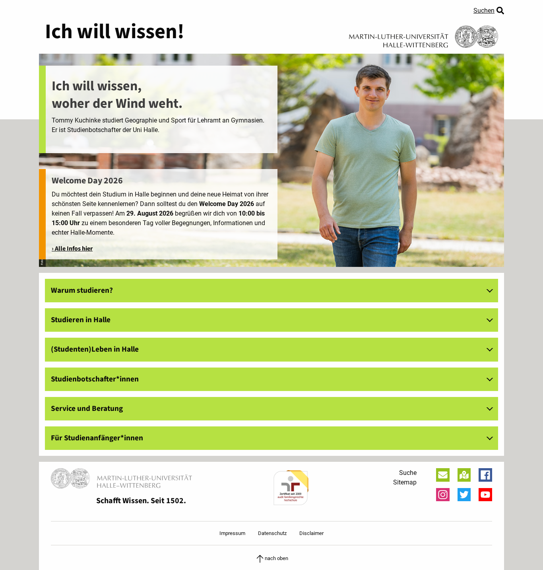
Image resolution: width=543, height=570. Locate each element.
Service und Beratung (87, 408)
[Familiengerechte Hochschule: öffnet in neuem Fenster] (290, 488)
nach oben (276, 558)
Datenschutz (272, 533)
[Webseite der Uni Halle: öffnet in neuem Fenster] (423, 33)
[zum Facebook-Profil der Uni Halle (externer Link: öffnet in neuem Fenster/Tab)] (485, 475)
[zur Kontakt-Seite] (443, 475)
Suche (408, 473)
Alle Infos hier (74, 248)
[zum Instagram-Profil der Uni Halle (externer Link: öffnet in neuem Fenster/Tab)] (443, 495)
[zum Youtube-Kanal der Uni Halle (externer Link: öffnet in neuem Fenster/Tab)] (485, 495)
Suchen (484, 10)
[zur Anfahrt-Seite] (464, 475)
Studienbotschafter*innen (95, 379)
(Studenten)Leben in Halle (95, 349)
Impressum (232, 533)
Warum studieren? (82, 290)
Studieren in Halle (81, 319)
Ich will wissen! (114, 31)
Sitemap (405, 482)
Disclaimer (311, 533)
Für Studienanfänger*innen (97, 438)
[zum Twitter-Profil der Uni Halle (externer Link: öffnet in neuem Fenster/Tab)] (464, 495)
